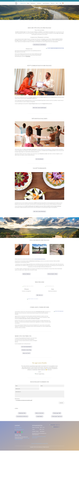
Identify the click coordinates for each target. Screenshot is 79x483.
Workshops (39, 3)
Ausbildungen (33, 3)
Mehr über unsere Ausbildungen (39, 107)
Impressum (33, 443)
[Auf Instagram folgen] (17, 432)
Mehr (57, 3)
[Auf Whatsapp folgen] (22, 432)
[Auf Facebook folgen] (15, 432)
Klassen (28, 3)
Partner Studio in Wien (52, 273)
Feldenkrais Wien (22, 413)
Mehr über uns (39, 295)
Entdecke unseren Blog (26, 349)
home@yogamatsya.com (20, 429)
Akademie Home (23, 3)
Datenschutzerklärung (39, 443)
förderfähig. (28, 56)
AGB (47, 443)
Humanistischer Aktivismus (22, 416)
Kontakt (44, 443)
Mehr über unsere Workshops (39, 211)
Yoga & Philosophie (46, 3)
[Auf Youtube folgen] (19, 432)
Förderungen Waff (57, 413)
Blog (60, 3)
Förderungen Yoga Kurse (57, 416)
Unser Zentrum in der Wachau (39, 44)
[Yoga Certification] (32, 298)
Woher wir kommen (39, 413)
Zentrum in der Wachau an (46, 149)
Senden (61, 402)
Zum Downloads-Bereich (26, 346)
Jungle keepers (39, 416)
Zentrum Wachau (26, 273)
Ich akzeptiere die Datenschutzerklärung (23, 400)
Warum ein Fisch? (26, 353)
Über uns (52, 3)
